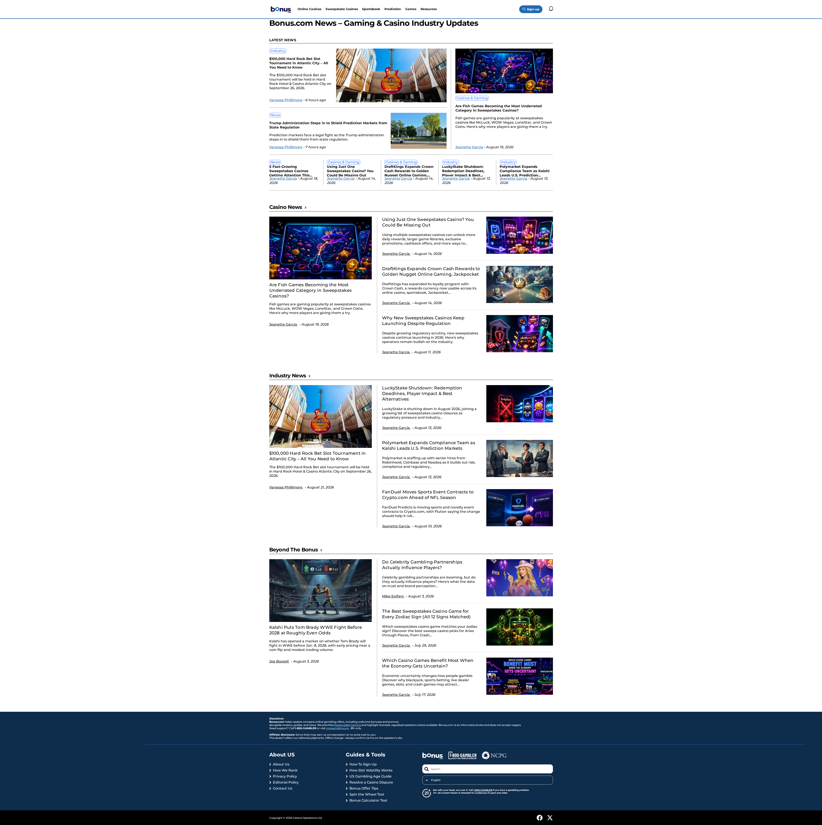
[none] (487, 780)
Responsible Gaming (347, 725)
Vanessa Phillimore (285, 100)
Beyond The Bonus (293, 549)
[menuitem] (487, 780)
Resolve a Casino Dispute (371, 782)
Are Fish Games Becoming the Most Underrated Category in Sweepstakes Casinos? (498, 108)
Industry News (287, 375)
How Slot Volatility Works (370, 770)
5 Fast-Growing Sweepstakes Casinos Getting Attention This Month (289, 170)
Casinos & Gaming (472, 98)
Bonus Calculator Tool (368, 800)
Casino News (285, 207)
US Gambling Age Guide (370, 776)
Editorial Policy (286, 782)
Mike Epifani (393, 596)
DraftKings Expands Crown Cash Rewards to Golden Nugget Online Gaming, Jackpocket (408, 170)
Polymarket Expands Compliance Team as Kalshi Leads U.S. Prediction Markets (525, 170)
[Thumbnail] (320, 248)
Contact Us (282, 788)
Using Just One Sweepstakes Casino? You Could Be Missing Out (350, 170)
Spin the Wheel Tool (366, 794)
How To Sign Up (363, 764)
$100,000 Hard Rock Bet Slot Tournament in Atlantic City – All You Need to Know (298, 63)
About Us (281, 764)
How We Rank (285, 770)
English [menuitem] (436, 780)
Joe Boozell (279, 661)
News (275, 115)
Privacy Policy (285, 776)
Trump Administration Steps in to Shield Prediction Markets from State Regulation (328, 125)
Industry (277, 51)
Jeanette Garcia (469, 147)
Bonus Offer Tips (363, 788)
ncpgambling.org (337, 728)
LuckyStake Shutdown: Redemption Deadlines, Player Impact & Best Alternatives (463, 170)
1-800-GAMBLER (482, 790)
